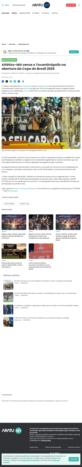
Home (4, 44)
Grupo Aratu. (46, 440)
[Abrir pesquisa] (79, 5)
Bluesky (31, 188)
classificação (27, 86)
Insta (16, 188)
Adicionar (74, 52)
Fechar (74, 459)
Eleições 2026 (24, 13)
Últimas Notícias (18, 5)
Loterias (55, 13)
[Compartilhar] (23, 81)
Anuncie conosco (74, 447)
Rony (26, 91)
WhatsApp (12, 191)
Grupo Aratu (34, 447)
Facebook (23, 188)
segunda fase (43, 86)
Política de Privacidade (30, 460)
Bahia (14, 13)
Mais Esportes (23, 44)
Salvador (6, 13)
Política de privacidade (53, 447)
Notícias (12, 44)
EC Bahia (35, 13)
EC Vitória (45, 13)
